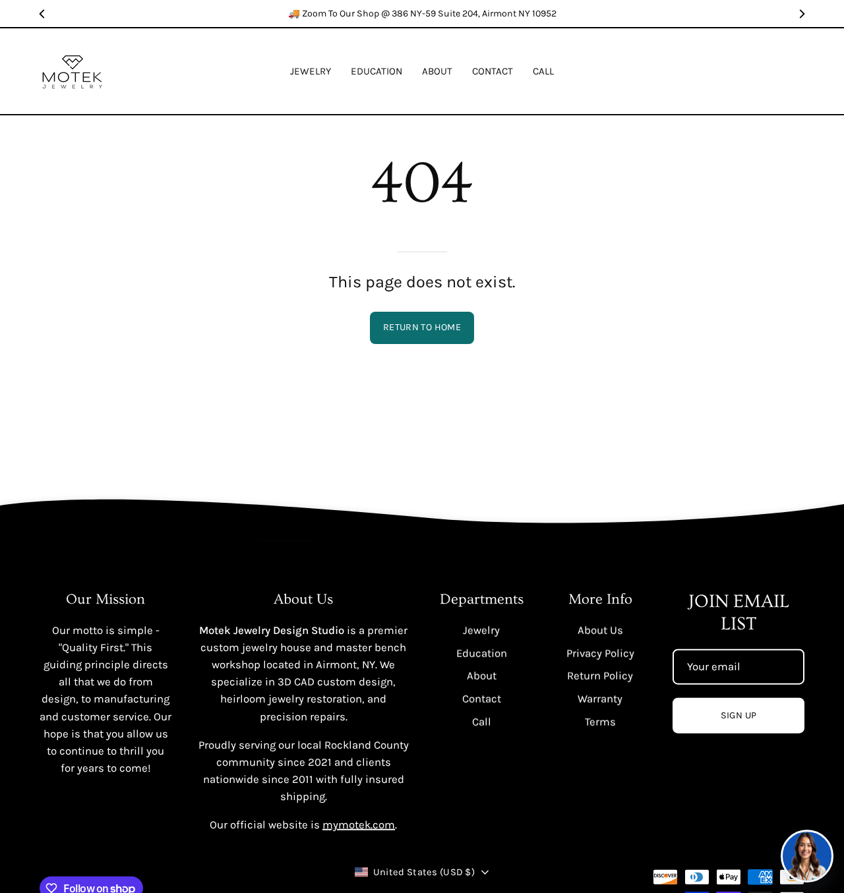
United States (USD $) (424, 871)
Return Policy (600, 675)
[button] (376, 71)
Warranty (600, 698)
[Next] (802, 14)
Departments (482, 599)
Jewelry (481, 629)
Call (481, 721)
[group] (422, 13)
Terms (600, 721)
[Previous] (42, 14)
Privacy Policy (600, 653)
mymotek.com (358, 825)
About (482, 675)
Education (481, 653)
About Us (600, 629)
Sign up (739, 714)
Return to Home (422, 327)
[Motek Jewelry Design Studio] (73, 71)
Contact (481, 698)
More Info (600, 599)
